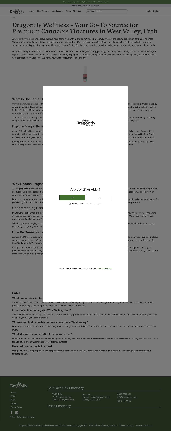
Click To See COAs (104, 268)
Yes (72, 197)
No (98, 197)
